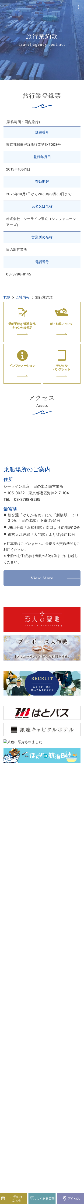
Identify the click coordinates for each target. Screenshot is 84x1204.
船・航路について (42, 890)
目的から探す (42, 879)
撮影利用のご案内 (42, 961)
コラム (42, 942)
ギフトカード (42, 917)
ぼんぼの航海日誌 (42, 951)
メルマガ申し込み (42, 934)
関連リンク (42, 1006)
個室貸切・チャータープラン (42, 857)
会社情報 (42, 997)
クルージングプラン (42, 845)
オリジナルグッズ (42, 909)
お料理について (42, 899)
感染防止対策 (42, 969)
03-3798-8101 (45, 1072)
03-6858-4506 (47, 1079)
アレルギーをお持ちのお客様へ (42, 986)
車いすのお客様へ (42, 978)
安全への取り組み (42, 1015)
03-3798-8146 (45, 1128)
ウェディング (42, 868)
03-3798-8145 (45, 1105)
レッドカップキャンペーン (42, 926)
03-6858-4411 (48, 1084)
